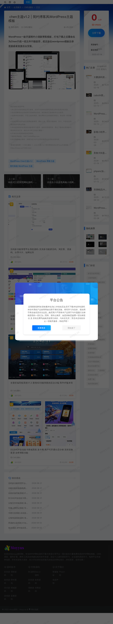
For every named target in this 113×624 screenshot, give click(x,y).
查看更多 (41, 328)
